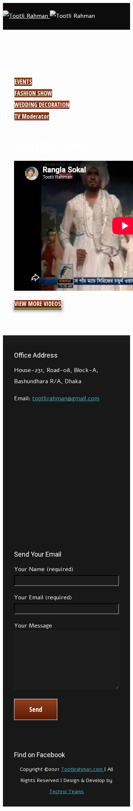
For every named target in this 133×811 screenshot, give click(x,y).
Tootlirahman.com (82, 769)
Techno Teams (66, 791)
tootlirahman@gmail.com (65, 398)
